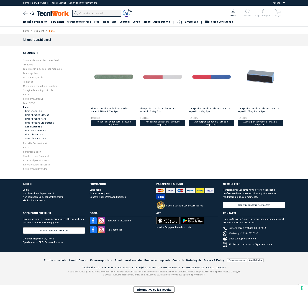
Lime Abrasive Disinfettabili (39, 122)
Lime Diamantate (34, 134)
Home (26, 2)
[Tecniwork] (32, 12)
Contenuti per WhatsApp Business (108, 196)
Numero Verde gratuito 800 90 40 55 (247, 227)
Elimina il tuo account (34, 200)
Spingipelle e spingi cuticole (38, 90)
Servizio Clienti (40, 2)
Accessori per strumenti (36, 160)
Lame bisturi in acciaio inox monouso (42, 68)
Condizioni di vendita (128, 260)
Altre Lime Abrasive (35, 138)
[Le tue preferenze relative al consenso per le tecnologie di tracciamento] (301, 287)
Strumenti (39, 30)
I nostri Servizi (58, 2)
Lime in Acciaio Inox (35, 130)
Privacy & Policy (214, 260)
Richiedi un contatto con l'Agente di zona (250, 244)
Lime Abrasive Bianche (37, 114)
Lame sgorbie (30, 73)
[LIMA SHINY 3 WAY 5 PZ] (162, 76)
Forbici (26, 94)
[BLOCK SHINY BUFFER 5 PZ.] (260, 76)
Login (26, 189)
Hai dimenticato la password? (38, 193)
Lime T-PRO (29, 102)
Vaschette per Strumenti (36, 155)
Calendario (95, 189)
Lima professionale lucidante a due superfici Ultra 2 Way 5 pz (109, 110)
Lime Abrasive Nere (35, 118)
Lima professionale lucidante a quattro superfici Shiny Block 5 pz (258, 110)
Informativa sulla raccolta (154, 289)
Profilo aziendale (55, 260)
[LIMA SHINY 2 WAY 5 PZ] (113, 76)
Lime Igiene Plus (33, 110)
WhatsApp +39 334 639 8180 (243, 233)
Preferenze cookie (237, 260)
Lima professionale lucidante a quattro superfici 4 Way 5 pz (209, 110)
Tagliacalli (28, 81)
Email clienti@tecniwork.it (242, 238)
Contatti (178, 260)
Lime (52, 30)
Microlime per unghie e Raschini (40, 85)
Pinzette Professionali (35, 143)
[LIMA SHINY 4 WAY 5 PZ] (211, 76)
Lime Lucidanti (33, 126)
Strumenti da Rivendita (35, 168)
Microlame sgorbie (33, 77)
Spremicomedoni (32, 151)
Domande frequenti (100, 193)
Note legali (193, 260)
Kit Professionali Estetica (36, 164)
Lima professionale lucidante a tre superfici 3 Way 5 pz (158, 110)
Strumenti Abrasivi (33, 98)
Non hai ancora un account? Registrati (43, 196)
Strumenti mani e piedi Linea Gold (41, 60)
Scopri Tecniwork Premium (82, 2)
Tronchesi (28, 64)
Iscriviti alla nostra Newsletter (254, 204)
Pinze (26, 147)
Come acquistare (101, 260)
